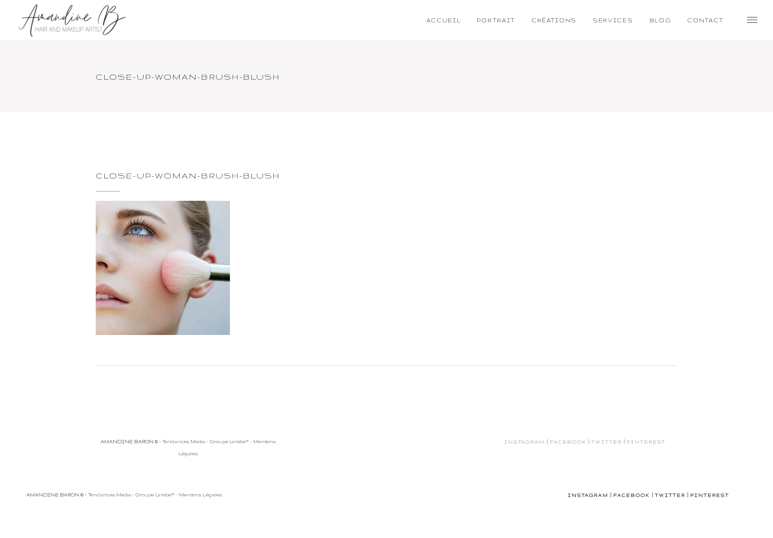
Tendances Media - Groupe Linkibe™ (205, 441)
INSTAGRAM (524, 442)
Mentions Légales (200, 494)
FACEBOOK (568, 442)
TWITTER (606, 442)
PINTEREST (646, 442)
